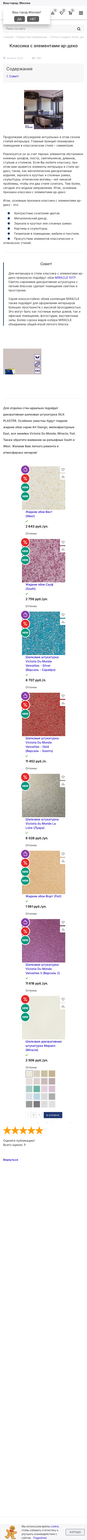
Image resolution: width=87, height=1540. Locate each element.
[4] (31, 1130)
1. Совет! (12, 76)
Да (19, 19)
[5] (39, 1130)
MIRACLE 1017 (65, 277)
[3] (23, 1130)
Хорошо (75, 1532)
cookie (55, 1526)
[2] (15, 1130)
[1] (7, 1130)
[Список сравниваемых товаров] (53, 15)
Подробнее (40, 1537)
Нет (33, 19)
